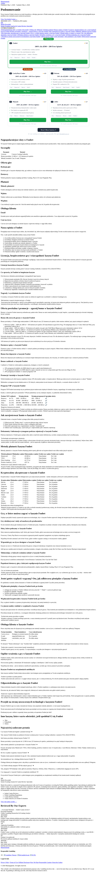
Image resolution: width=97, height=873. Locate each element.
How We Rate (34, 862)
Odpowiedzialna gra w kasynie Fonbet (78, 35)
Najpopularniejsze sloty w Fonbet (11, 30)
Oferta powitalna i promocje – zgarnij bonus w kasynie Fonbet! (29, 31)
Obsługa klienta (48, 30)
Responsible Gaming (45, 862)
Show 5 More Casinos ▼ (48, 130)
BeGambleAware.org (64, 134)
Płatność (40, 30)
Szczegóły (25, 30)
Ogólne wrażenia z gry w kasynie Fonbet (52, 35)
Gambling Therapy (10, 855)
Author (3, 3)
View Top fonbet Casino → (9, 19)
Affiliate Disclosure (24, 862)
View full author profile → (9, 802)
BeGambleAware (23, 855)
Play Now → (48, 62)
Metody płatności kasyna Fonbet (85, 31)
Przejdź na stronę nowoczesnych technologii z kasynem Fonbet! (21, 36)
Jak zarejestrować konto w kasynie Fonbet (62, 31)
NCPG (33, 855)
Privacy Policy (5, 862)
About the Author (57, 862)
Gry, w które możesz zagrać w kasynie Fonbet (44, 33)
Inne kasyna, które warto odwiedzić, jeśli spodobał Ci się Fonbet (61, 36)
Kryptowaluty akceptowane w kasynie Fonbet (15, 33)
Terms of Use (14, 862)
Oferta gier (32, 30)
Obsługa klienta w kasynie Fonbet (28, 35)
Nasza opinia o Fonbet (61, 30)
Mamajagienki (5, 1)
